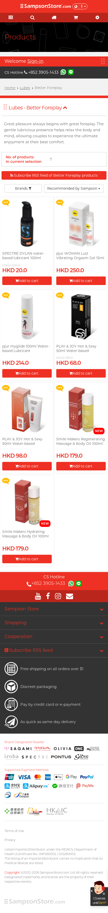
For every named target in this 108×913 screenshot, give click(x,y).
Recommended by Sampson (72, 188)
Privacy (10, 840)
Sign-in (35, 61)
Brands (22, 188)
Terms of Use (14, 831)
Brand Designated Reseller (24, 742)
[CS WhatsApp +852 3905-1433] (63, 71)
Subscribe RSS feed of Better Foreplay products (56, 175)
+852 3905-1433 (43, 72)
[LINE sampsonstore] (71, 71)
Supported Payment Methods (27, 769)
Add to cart (28, 280)
